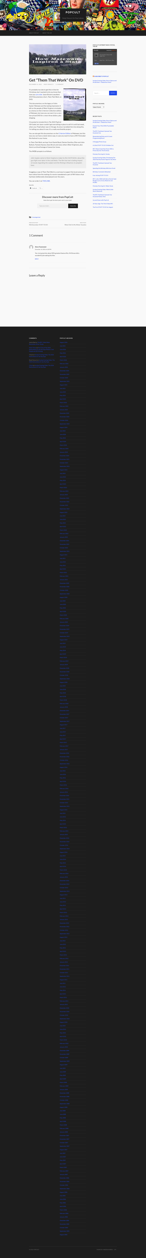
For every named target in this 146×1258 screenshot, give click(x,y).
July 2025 (62, 388)
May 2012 (63, 948)
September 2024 (64, 424)
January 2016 (64, 792)
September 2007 (64, 1146)
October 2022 (64, 505)
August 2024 (63, 427)
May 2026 (63, 353)
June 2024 (63, 434)
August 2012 (63, 937)
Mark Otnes (32, 347)
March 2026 (63, 360)
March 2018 (63, 700)
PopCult (73, 12)
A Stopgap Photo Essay (99, 141)
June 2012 (63, 944)
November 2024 (64, 416)
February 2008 (64, 1128)
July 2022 (62, 516)
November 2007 (64, 1139)
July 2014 (62, 856)
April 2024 (63, 441)
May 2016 (63, 778)
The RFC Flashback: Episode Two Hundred (102, 164)
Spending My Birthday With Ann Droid (104, 168)
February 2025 (64, 406)
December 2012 (64, 923)
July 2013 (62, 898)
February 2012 (64, 958)
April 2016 (63, 781)
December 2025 (64, 370)
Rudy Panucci (49, 84)
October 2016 (64, 760)
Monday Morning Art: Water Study (103, 186)
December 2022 (64, 498)
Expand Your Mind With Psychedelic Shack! (103, 126)
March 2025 (63, 402)
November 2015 (64, 799)
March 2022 (63, 530)
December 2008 (64, 1093)
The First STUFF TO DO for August (103, 207)
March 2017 (63, 742)
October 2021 (64, 548)
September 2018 (64, 678)
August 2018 (63, 682)
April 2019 (63, 654)
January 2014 (64, 877)
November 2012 (64, 926)
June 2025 (63, 392)
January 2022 (64, 537)
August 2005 (63, 1234)
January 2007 (64, 1174)
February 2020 (64, 618)
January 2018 (64, 707)
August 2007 (63, 1149)
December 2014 (64, 838)
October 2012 (64, 930)
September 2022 (64, 509)
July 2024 (62, 431)
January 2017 (64, 749)
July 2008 (62, 1110)
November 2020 (64, 586)
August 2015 (63, 810)
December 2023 (64, 455)
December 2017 (64, 710)
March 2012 (63, 955)
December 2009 (64, 1050)
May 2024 (63, 438)
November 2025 (64, 374)
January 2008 (64, 1132)
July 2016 (62, 771)
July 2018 (62, 686)
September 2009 (64, 1061)
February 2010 (64, 1043)
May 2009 (63, 1075)
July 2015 (62, 813)
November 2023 (64, 459)
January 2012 (64, 962)
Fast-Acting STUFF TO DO (100, 175)
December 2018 (64, 668)
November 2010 (64, 1011)
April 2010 (63, 1036)
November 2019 (64, 629)
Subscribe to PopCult (101, 76)
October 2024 (64, 420)
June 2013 (63, 902)
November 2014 (64, 841)
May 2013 (63, 905)
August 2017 (63, 724)
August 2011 (63, 979)
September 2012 (64, 933)
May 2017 (63, 735)
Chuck (31, 365)
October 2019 (64, 632)
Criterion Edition (65, 133)
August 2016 (63, 767)
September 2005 (64, 1231)
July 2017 (62, 728)
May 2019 (63, 650)
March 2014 (63, 870)
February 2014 (64, 873)
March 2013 (63, 912)
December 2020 (64, 583)
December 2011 (64, 965)
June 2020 (63, 604)
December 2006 (64, 1178)
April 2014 (63, 866)
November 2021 (64, 544)
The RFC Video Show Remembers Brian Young (39, 343)
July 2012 (62, 941)
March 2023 (63, 487)
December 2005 (64, 1220)
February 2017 (64, 746)
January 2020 (64, 622)
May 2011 (63, 990)
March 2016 (63, 785)
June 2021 (63, 562)
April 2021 (63, 569)
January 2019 (64, 664)
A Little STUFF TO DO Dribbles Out (103, 145)
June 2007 (63, 1157)
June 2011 (63, 987)
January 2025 (64, 409)
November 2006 (64, 1181)
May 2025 (63, 395)
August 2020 (63, 597)
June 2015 (63, 817)
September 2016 (64, 763)
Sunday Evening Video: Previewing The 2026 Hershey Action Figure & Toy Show (104, 158)
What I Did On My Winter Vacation (75, 224)
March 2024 (63, 445)
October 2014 (64, 845)
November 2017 (64, 714)
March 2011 (63, 997)
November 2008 (64, 1096)
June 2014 (63, 859)
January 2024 (64, 452)
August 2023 (63, 470)
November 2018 (64, 671)
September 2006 (64, 1188)
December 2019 (64, 625)
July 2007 (62, 1153)
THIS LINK (46, 181)
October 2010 (64, 1015)
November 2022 (64, 501)
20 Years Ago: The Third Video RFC (103, 203)
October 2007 (64, 1142)
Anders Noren (108, 1249)
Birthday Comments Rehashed (102, 172)
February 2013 (64, 916)
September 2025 (64, 381)
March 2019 (63, 657)
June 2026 (63, 349)
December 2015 (64, 795)
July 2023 (62, 473)
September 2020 (64, 594)
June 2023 (63, 477)
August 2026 (63, 342)
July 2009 (62, 1068)
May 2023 (63, 480)
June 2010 (63, 1029)
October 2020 (64, 590)
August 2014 (63, 852)
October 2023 (64, 463)
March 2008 (63, 1125)
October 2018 (64, 675)
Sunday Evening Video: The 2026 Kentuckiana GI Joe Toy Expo (41, 355)
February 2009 (64, 1086)
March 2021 (63, 572)
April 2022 (63, 526)
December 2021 (64, 540)
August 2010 (63, 1022)
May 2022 (63, 523)
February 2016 (64, 788)
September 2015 (64, 806)
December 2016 (64, 753)
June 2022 (63, 519)
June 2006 (63, 1199)
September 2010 (64, 1018)
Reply (37, 259)
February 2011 (64, 1001)
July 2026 (62, 346)
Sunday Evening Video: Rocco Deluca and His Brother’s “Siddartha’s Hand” (105, 81)
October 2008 (64, 1100)
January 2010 (64, 1047)
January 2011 (64, 1004)
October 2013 (64, 887)
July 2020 (62, 601)
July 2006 (62, 1195)
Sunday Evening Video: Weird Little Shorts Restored (103, 190)
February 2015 (64, 831)
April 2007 (63, 1164)
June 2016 (63, 774)
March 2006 (63, 1210)
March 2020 (63, 615)
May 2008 (63, 1118)
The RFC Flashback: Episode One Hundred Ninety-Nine (102, 195)
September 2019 (64, 636)
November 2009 (64, 1054)
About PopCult (34, 33)
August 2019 (63, 640)
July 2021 (62, 558)
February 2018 (64, 703)
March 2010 (63, 1040)
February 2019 (64, 661)
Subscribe (73, 206)
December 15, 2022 (35, 84)
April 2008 (63, 1121)
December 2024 (64, 413)
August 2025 (63, 385)
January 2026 (64, 367)
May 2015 (63, 820)
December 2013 (64, 880)
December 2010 (64, 1008)
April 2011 (63, 994)
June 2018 (63, 689)
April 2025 (63, 399)
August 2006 (63, 1192)
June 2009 (63, 1072)
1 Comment (60, 84)
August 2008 (63, 1107)
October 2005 (64, 1227)
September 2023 (64, 466)
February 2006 (64, 1213)
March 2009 (63, 1082)
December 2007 (64, 1135)
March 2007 (63, 1167)
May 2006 (63, 1203)
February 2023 (64, 491)
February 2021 (64, 576)
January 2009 (64, 1089)
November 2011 (64, 969)
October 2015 (64, 802)
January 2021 (64, 579)
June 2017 (63, 732)
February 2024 (64, 448)
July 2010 (62, 1025)
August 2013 (63, 895)
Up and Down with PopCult (101, 200)
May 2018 (63, 693)
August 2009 (63, 1064)
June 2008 (63, 1114)
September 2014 (64, 848)
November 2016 (64, 756)
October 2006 (64, 1185)
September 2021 (64, 551)
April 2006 (63, 1206)
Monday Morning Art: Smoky (101, 154)
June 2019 (63, 647)
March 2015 (63, 827)
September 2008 (64, 1103)
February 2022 (64, 533)
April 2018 (63, 696)
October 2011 (64, 972)
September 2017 (64, 721)
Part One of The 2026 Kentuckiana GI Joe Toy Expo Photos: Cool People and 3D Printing (41, 349)
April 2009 (63, 1079)
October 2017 (64, 717)
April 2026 (63, 356)
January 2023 (64, 494)
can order (39, 94)
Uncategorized (36, 217)
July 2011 (62, 983)
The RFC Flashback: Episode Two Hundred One (102, 132)
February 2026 (64, 363)
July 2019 (62, 643)
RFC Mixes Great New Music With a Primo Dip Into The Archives (103, 149)
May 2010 (63, 1033)
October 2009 (64, 1057)
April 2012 (63, 951)
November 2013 (64, 884)
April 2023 (63, 484)
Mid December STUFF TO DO (38, 224)
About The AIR (47, 33)
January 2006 (64, 1217)
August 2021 (63, 555)
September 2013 (64, 891)
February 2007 (64, 1171)
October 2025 (64, 378)
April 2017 (63, 739)
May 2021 (63, 565)
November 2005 (64, 1224)
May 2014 (63, 863)
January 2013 (64, 919)
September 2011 (64, 976)
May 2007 (63, 1160)
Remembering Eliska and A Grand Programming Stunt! (102, 137)
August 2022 (63, 512)
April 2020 (63, 611)
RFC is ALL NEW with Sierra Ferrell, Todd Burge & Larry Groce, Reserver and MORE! (104, 180)
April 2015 (63, 824)
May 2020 (63, 608)
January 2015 (64, 834)
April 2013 (63, 909)
